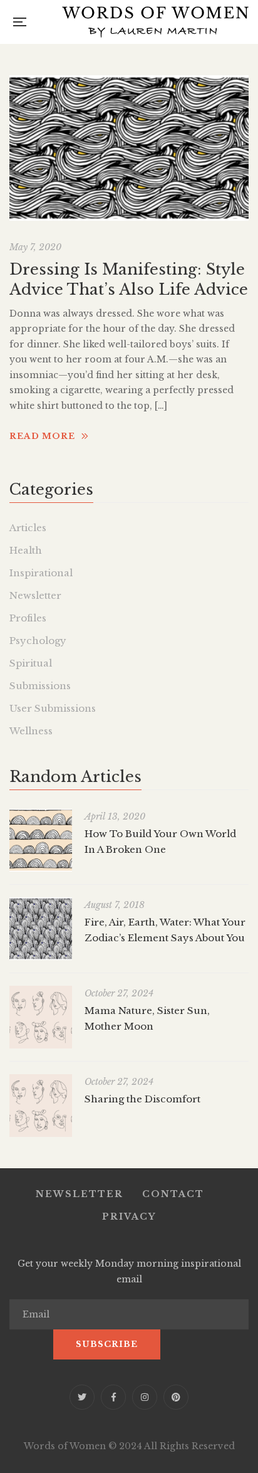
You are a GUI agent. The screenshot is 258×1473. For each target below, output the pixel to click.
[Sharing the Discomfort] (40, 1105)
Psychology (37, 641)
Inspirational (41, 573)
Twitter (82, 1397)
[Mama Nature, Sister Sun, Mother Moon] (40, 1017)
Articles (27, 528)
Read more (42, 436)
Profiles (27, 618)
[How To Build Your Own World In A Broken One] (40, 840)
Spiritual (30, 663)
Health (25, 550)
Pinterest (175, 1397)
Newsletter (35, 595)
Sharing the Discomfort (142, 1099)
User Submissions (52, 708)
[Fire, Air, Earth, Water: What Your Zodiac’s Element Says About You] (40, 928)
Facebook (113, 1397)
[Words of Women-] (155, 22)
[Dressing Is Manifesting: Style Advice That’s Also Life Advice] (129, 148)
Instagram (144, 1397)
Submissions (40, 686)
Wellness (31, 731)
